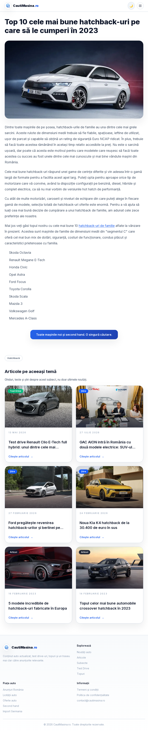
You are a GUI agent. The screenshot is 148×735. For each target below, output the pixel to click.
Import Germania (12, 711)
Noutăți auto (84, 652)
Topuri (81, 673)
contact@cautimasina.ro (91, 700)
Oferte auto (10, 700)
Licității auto (10, 695)
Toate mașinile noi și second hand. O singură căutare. (74, 334)
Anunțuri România (13, 689)
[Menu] (140, 5)
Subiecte (82, 662)
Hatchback (13, 358)
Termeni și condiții (88, 689)
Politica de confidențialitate (93, 695)
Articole (81, 657)
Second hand (11, 705)
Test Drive (83, 668)
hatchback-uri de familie (97, 226)
